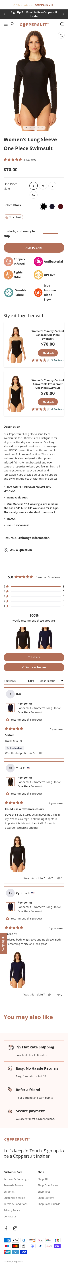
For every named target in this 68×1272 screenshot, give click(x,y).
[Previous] (4, 14)
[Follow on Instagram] (15, 1228)
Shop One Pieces (48, 1185)
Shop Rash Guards (49, 1204)
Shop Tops (44, 1191)
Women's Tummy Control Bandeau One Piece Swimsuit (48, 334)
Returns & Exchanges (16, 1179)
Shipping (9, 1191)
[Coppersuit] (45, 4)
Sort (31, 681)
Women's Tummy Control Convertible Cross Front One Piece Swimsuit (48, 383)
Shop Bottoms (46, 1197)
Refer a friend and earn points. (34, 1097)
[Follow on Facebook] (6, 1228)
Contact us (10, 1216)
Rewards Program (14, 1185)
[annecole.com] (23, 4)
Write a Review (41, 668)
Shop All (43, 1179)
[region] (34, 638)
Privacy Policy (12, 1210)
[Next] (63, 14)
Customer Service (14, 1197)
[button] (20, 159)
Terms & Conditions (16, 1204)
